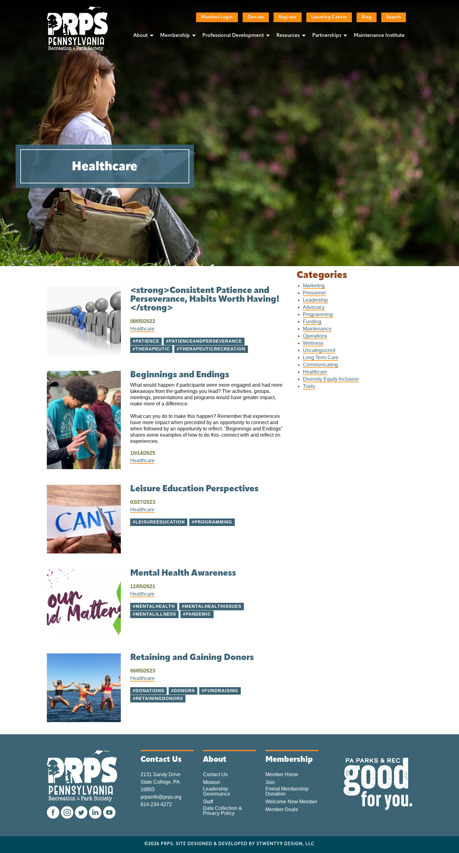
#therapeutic (151, 349)
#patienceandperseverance (204, 341)
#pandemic (197, 614)
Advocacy (314, 307)
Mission (211, 782)
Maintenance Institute (379, 35)
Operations (315, 336)
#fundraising (220, 690)
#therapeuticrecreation (211, 349)
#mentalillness (154, 614)
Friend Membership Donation (286, 791)
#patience (146, 341)
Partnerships (326, 35)
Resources (288, 35)
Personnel (314, 292)
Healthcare (142, 328)
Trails (309, 386)
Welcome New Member (291, 801)
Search (393, 17)
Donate (256, 17)
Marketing (314, 285)
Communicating (320, 364)
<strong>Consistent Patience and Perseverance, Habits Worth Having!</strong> (204, 299)
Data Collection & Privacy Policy (222, 811)
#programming (212, 522)
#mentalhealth (154, 606)
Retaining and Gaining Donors (192, 657)
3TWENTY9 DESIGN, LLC (285, 844)
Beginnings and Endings (179, 375)
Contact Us (215, 774)
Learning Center (329, 17)
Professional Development (233, 35)
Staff (208, 801)
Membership (175, 35)
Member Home (281, 774)
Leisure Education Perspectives (194, 489)
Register (287, 17)
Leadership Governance (216, 791)
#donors (183, 690)
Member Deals (281, 809)
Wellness (313, 343)
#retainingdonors (158, 698)
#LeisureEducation (159, 522)
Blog (367, 17)
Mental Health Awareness (183, 573)
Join (270, 782)
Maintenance (317, 328)
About (140, 35)
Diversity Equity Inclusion (331, 379)
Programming (318, 314)
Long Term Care (320, 357)
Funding (312, 321)
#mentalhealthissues (211, 606)
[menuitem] (141, 35)
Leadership (315, 300)
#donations (148, 690)
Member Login (217, 17)
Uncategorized (319, 350)
